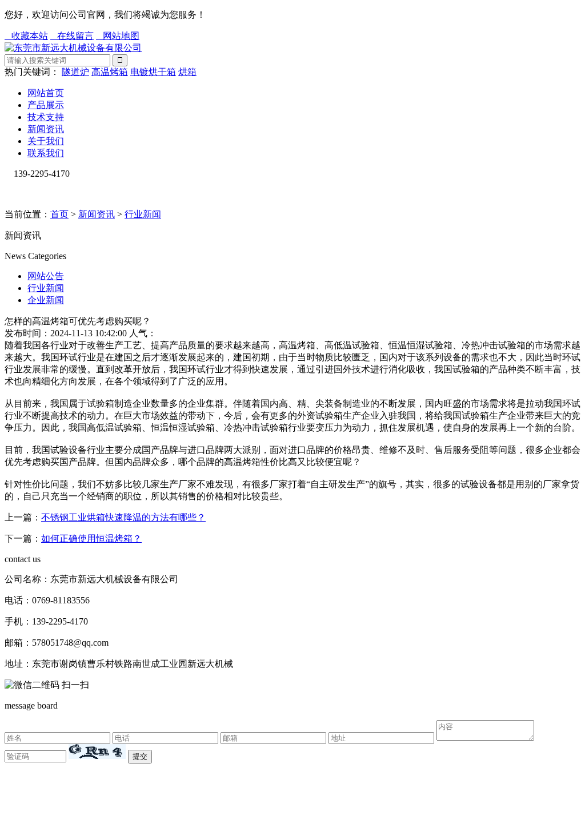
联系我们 (45, 153)
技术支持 (45, 117)
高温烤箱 (109, 72)
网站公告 (45, 276)
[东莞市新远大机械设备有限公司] (73, 48)
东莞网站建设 (253, 796)
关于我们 (45, 141)
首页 (59, 214)
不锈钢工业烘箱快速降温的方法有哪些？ (123, 517)
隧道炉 (75, 72)
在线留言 (72, 36)
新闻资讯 (45, 129)
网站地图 (117, 36)
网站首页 (45, 93)
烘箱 (187, 72)
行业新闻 (143, 214)
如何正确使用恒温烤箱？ (91, 538)
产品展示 (45, 105)
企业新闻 (45, 300)
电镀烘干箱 (153, 72)
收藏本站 (26, 36)
